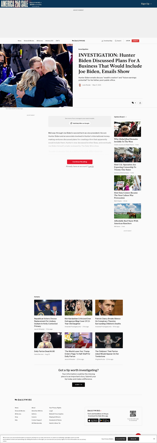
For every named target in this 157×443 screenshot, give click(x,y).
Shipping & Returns (55, 417)
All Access (40, 40)
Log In (91, 166)
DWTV (58, 40)
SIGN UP (135, 40)
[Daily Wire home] (78, 41)
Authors (34, 414)
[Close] (154, 439)
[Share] (140, 103)
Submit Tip (78, 384)
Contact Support (37, 420)
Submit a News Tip (54, 423)
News (19, 40)
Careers (34, 417)
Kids (16, 420)
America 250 (49, 40)
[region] (78, 439)
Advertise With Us (37, 411)
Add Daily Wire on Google (81, 123)
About (33, 407)
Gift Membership (37, 423)
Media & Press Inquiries (56, 414)
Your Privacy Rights (55, 408)
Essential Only (120, 438)
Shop (16, 417)
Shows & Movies (29, 40)
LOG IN (128, 40)
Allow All (133, 438)
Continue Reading (80, 162)
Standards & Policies (55, 420)
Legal (51, 411)
